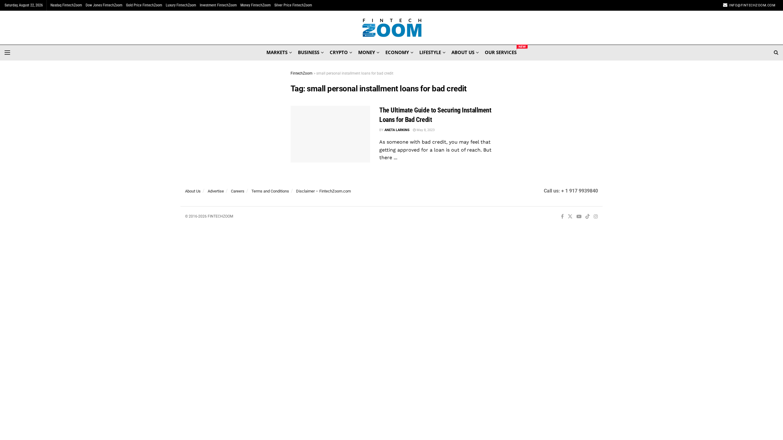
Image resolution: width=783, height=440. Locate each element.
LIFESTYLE (430, 52)
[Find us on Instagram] (596, 217)
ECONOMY (397, 52)
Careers (237, 191)
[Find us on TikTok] (587, 217)
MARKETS (277, 52)
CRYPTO (339, 52)
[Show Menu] (7, 52)
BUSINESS (308, 52)
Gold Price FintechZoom (144, 5)
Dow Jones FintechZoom (104, 5)
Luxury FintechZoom (181, 5)
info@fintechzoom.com (752, 5)
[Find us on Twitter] (570, 217)
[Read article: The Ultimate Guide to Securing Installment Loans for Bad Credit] (330, 134)
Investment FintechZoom (218, 5)
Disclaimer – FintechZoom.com (323, 191)
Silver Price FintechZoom (293, 5)
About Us (193, 191)
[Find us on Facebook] (562, 217)
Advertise (216, 191)
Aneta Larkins (397, 130)
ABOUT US (462, 52)
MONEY (366, 52)
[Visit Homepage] (391, 28)
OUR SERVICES (501, 51)
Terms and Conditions (270, 191)
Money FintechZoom (255, 5)
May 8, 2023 (425, 130)
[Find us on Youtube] (579, 217)
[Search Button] (776, 52)
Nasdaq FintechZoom (66, 5)
